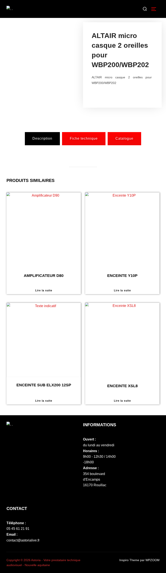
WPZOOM (152, 560)
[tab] (42, 138)
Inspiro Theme (129, 560)
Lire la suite (43, 290)
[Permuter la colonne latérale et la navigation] (155, 9)
